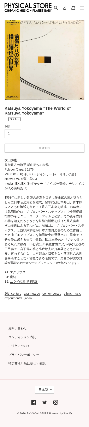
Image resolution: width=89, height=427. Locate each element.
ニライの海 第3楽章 (24, 281)
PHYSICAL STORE (37, 413)
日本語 (43, 390)
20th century (13, 293)
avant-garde (32, 293)
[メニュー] (82, 7)
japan (28, 298)
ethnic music (72, 293)
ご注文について (19, 346)
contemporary (51, 293)
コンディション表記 (22, 337)
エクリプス (17, 272)
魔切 (13, 277)
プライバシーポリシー (23, 354)
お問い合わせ (17, 328)
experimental (13, 298)
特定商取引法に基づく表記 (27, 363)
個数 (7, 126)
